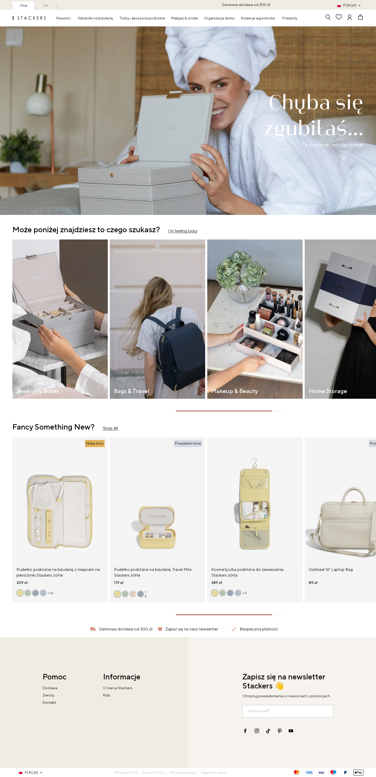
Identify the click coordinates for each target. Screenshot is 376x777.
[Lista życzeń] (339, 17)
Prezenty (289, 18)
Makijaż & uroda (184, 18)
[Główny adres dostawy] (328, 17)
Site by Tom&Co (153, 773)
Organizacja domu (219, 18)
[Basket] (358, 17)
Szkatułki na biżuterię (95, 18)
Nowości (63, 18)
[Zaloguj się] (350, 17)
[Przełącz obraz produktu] (16, 503)
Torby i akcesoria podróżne (142, 18)
